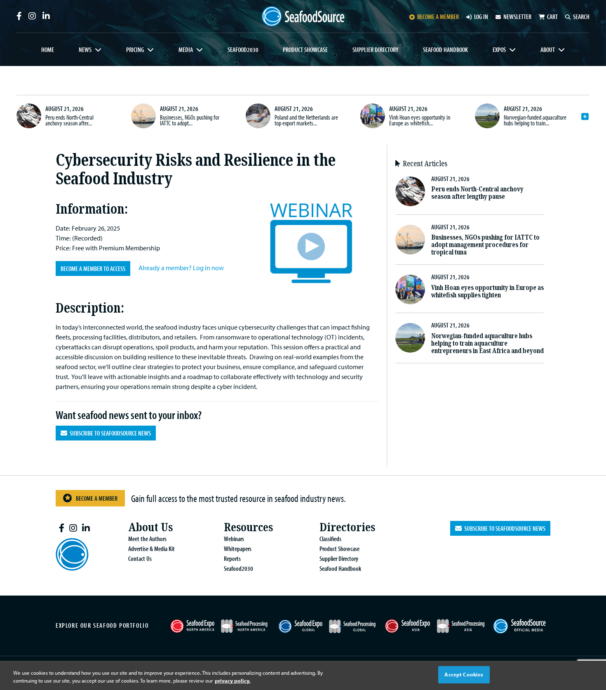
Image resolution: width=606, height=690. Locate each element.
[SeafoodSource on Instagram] (32, 16)
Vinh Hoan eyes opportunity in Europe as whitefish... (419, 120)
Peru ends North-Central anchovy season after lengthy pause (477, 192)
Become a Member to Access (93, 268)
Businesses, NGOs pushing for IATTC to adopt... (189, 120)
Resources (248, 527)
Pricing (135, 49)
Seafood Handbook (445, 49)
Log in (481, 16)
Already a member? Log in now (181, 268)
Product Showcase (305, 49)
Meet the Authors (147, 539)
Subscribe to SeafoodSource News (109, 433)
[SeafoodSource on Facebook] (19, 16)
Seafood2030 (243, 49)
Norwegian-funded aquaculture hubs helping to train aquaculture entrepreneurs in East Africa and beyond (487, 343)
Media (186, 49)
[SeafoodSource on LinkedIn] (46, 16)
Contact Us (140, 558)
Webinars (234, 539)
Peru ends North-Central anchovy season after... (69, 120)
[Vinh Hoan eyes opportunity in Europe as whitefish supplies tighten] (372, 116)
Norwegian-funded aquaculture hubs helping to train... (535, 120)
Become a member (438, 16)
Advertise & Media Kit (151, 548)
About (547, 49)
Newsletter (517, 16)
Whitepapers (237, 548)
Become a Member (96, 498)
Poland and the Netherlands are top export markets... (306, 120)
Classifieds (330, 539)
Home (47, 49)
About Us (150, 527)
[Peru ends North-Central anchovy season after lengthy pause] (28, 116)
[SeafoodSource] (303, 16)
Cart (552, 16)
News (85, 49)
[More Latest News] (585, 117)
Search (581, 16)
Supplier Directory (375, 49)
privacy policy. (232, 681)
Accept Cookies (463, 674)
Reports (232, 558)
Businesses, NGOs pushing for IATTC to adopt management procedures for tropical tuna (485, 245)
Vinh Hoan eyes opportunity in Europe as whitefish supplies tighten (487, 291)
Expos (499, 49)
